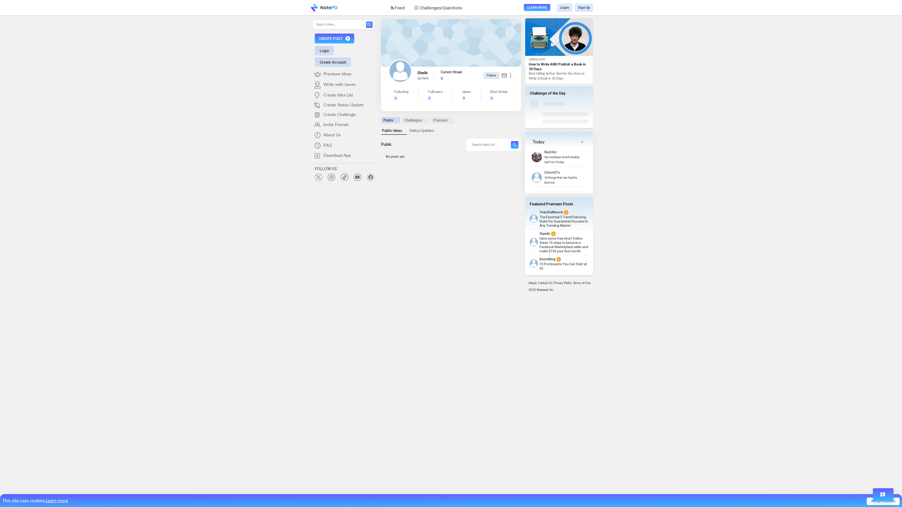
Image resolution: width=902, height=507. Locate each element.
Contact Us (545, 283)
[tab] (390, 120)
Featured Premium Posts (551, 204)
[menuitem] (397, 7)
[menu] (430, 7)
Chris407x (552, 172)
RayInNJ (550, 152)
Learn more (57, 501)
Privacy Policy (563, 283)
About (533, 283)
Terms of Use (582, 283)
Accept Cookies (883, 501)
